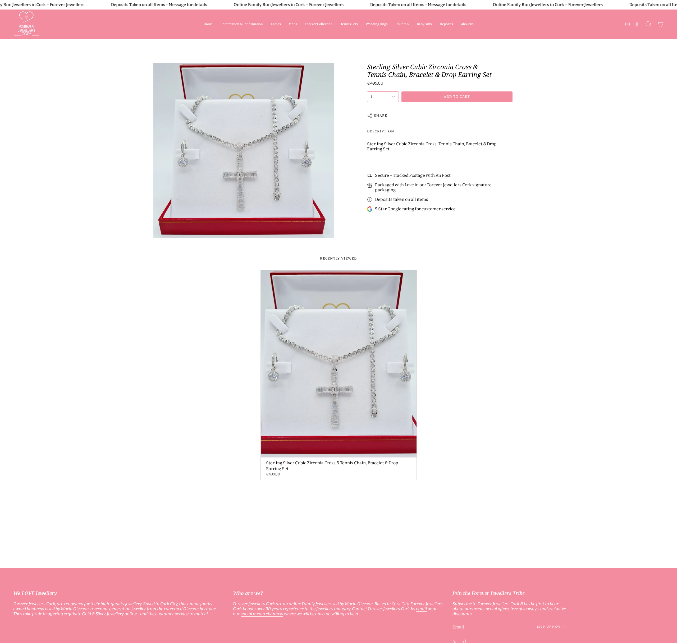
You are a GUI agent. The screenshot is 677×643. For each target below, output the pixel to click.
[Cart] (661, 24)
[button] (276, 24)
